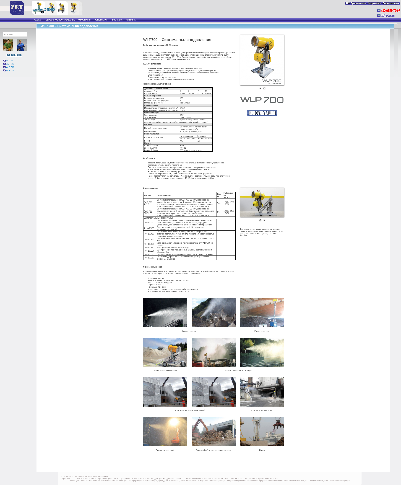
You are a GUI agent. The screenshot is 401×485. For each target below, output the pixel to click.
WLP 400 (10, 60)
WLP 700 (10, 67)
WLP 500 (10, 64)
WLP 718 (10, 70)
